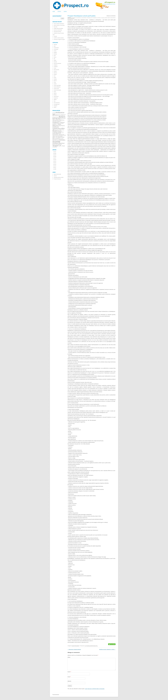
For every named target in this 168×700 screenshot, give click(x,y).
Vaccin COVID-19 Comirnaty (59, 25)
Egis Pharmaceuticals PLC (56, 120)
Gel (54, 58)
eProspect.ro (110, 2)
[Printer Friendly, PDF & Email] (112, 644)
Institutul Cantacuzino (56, 127)
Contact (59, 11)
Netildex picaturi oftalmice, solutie (107, 649)
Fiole (55, 55)
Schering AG (62, 140)
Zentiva (55, 147)
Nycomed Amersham (56, 133)
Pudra (55, 77)
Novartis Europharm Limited (56, 131)
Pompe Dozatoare (57, 178)
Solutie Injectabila (57, 85)
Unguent (55, 105)
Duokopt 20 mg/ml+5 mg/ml (59, 39)
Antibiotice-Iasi (58, 113)
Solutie (55, 83)
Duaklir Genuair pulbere (58, 28)
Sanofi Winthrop (61, 139)
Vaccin (55, 107)
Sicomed (56, 141)
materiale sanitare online (58, 177)
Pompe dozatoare (55, 694)
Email (69, 676)
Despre (65, 11)
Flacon (55, 57)
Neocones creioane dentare (74, 649)
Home (53, 11)
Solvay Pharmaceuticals (57, 144)
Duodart (55, 36)
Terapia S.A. (56, 145)
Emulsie (55, 54)
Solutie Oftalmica (57, 87)
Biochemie (57, 117)
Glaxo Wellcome (56, 125)
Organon (60, 134)
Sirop (55, 82)
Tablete (55, 99)
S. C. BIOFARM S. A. (58, 138)
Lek (53, 129)
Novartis (54, 131)
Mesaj (69, 657)
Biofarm (62, 117)
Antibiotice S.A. (58, 114)
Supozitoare (56, 96)
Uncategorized (56, 104)
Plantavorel (58, 136)
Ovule (55, 68)
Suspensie (56, 98)
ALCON (53, 112)
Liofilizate (55, 66)
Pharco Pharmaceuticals (56, 135)
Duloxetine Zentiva (57, 31)
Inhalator (55, 65)
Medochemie (57, 129)
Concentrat (56, 49)
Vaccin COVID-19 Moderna (59, 23)
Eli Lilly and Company (58, 121)
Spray (55, 91)
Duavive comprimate (58, 30)
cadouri (55, 175)
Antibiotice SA (63, 114)
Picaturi (55, 71)
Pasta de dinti (56, 69)
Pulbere (55, 79)
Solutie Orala (56, 88)
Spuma (55, 93)
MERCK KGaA (61, 129)
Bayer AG (54, 115)
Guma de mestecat (57, 63)
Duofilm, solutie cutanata (59, 37)
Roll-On (55, 80)
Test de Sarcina (57, 102)
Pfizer (63, 134)
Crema (55, 50)
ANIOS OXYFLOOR (57, 174)
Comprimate (56, 47)
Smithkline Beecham (58, 143)
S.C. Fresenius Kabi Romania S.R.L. (91, 645)
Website (69, 681)
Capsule (55, 44)
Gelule (55, 60)
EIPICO (61, 120)
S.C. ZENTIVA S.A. (57, 139)
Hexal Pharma (61, 125)
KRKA (63, 128)
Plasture (55, 72)
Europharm (55, 122)
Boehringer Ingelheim (57, 118)
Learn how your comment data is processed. (94, 688)
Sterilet (55, 94)
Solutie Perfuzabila (75, 645)
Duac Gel (55, 26)
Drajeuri (55, 52)
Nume (69, 671)
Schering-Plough (55, 140)
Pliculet (55, 74)
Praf (54, 76)
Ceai (54, 46)
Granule (55, 61)
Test (54, 101)
